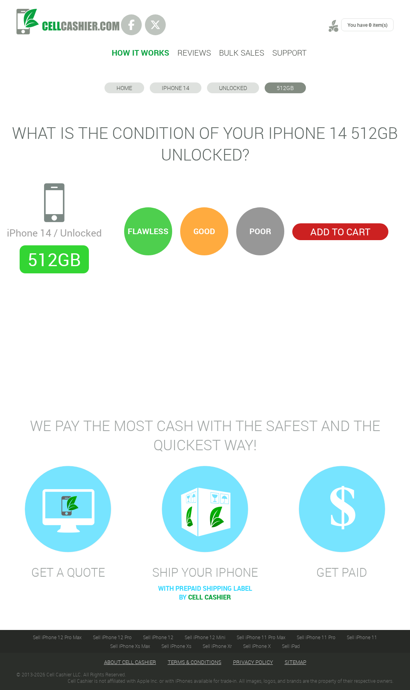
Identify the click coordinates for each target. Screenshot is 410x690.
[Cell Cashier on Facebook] (131, 24)
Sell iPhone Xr (217, 646)
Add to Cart (340, 231)
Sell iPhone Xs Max (130, 646)
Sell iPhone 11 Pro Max (261, 637)
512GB (285, 88)
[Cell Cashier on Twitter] (155, 24)
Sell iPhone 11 (362, 637)
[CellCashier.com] (67, 13)
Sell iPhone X (257, 646)
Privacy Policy (253, 662)
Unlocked (233, 88)
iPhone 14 (175, 88)
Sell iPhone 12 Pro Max (57, 637)
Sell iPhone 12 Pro (112, 637)
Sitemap (295, 662)
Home (124, 88)
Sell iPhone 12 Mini (205, 637)
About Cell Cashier (130, 662)
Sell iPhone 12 (158, 637)
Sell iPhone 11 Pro (316, 637)
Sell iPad (291, 646)
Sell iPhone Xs (176, 646)
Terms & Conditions (194, 662)
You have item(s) (368, 25)
